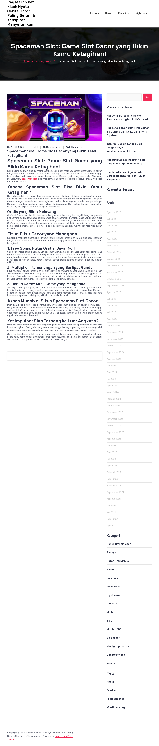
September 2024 (115, 352)
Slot (109, 620)
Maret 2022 (113, 479)
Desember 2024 (115, 332)
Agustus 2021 (114, 499)
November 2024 (115, 339)
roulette (112, 603)
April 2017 (111, 525)
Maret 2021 (112, 519)
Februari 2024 (114, 399)
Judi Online (113, 578)
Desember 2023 (115, 412)
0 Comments (75, 147)
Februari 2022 (114, 485)
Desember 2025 (115, 265)
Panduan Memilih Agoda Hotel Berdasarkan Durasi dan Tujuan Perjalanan (126, 176)
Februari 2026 (114, 252)
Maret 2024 (113, 392)
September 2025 (115, 285)
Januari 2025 (113, 325)
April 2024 (112, 385)
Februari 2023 (114, 472)
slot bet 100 (114, 629)
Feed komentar (116, 698)
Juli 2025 (111, 299)
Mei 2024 (111, 379)
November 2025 (115, 272)
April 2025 (112, 319)
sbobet (111, 612)
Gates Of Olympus (118, 561)
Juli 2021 (111, 505)
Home (26, 61)
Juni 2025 (112, 305)
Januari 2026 (113, 259)
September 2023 (115, 432)
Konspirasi (124, 13)
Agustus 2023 (114, 439)
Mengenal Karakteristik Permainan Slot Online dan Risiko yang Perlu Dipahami (128, 131)
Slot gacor (113, 637)
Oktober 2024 (114, 345)
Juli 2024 (111, 365)
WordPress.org (116, 707)
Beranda (95, 13)
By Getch (33, 147)
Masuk (110, 681)
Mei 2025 (111, 312)
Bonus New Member (119, 543)
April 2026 (112, 239)
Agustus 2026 (114, 212)
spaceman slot (29, 179)
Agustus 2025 (114, 292)
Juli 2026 (111, 219)
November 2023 (115, 419)
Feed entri (113, 690)
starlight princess (118, 646)
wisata (111, 663)
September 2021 (115, 492)
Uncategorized (43, 61)
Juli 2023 (111, 445)
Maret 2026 (113, 245)
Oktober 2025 (114, 279)
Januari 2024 (113, 405)
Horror (109, 13)
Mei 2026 (111, 232)
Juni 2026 (112, 225)
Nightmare (141, 13)
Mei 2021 (111, 512)
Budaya (111, 552)
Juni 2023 (112, 452)
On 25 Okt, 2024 (15, 147)
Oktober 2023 (114, 425)
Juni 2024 (112, 372)
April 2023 (112, 465)
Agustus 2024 (114, 359)
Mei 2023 (111, 459)
